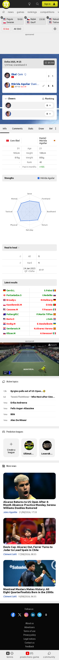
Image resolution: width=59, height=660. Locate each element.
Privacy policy (29, 635)
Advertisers (29, 627)
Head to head (10, 247)
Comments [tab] (17, 128)
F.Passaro (47, 309)
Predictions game (29, 657)
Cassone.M (12, 309)
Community (49, 657)
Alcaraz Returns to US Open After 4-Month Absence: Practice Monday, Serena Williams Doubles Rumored (29, 504)
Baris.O (10, 319)
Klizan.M (10, 333)
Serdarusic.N (13, 328)
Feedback (29, 646)
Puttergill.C (12, 314)
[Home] (3, 12)
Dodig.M (10, 324)
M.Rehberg (47, 300)
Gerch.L (10, 290)
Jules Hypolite (10, 512)
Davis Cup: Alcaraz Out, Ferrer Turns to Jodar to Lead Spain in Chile (28, 548)
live (6, 28)
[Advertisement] (29, 44)
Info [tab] (5, 128)
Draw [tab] (41, 128)
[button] (37, 4)
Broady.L (11, 300)
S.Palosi (48, 290)
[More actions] (55, 128)
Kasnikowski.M (14, 304)
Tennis (10, 657)
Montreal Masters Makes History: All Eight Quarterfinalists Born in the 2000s (28, 591)
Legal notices (30, 639)
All (17, 28)
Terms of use (29, 631)
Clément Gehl (10, 554)
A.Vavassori (46, 333)
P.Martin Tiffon (45, 314)
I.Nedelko (47, 295)
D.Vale (49, 304)
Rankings (32, 12)
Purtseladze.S (14, 295)
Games (20, 12)
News (11, 12)
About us (29, 623)
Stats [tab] (30, 128)
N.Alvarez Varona (43, 328)
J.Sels (49, 319)
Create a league (11, 451)
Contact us (29, 642)
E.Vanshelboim (45, 324)
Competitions (47, 12)
